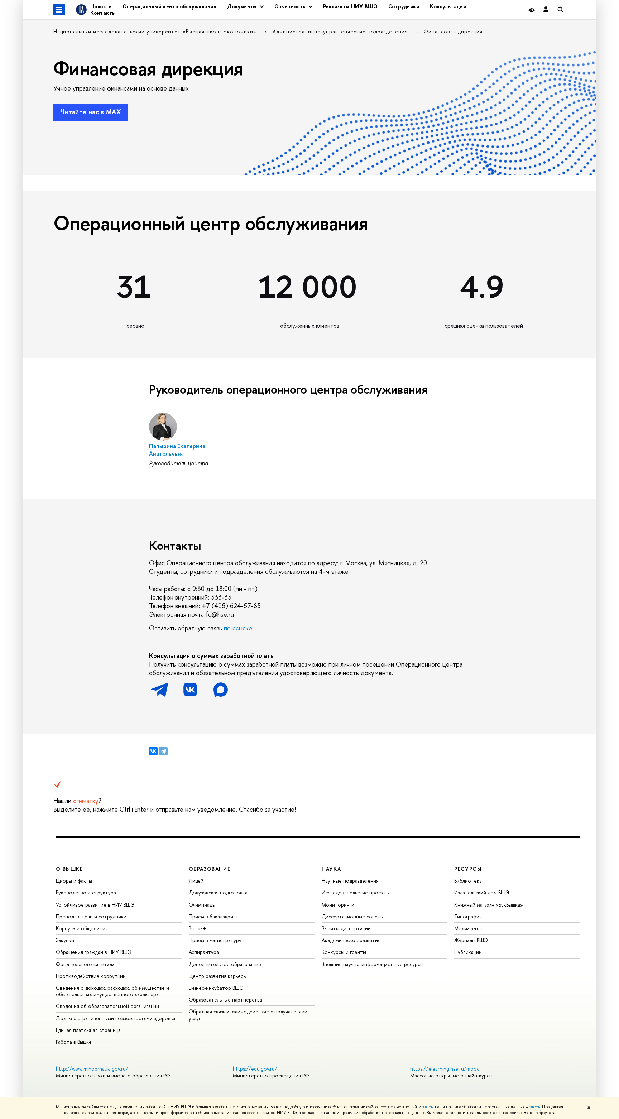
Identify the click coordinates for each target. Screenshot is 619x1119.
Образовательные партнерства (225, 999)
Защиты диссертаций (346, 928)
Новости (101, 6)
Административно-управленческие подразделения (341, 31)
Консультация (448, 6)
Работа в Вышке (74, 1041)
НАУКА (331, 868)
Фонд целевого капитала (85, 964)
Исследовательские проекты (356, 892)
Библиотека (468, 880)
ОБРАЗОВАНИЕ (209, 868)
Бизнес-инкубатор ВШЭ (216, 987)
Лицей (196, 880)
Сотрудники (403, 6)
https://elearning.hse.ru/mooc (444, 1068)
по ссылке (238, 628)
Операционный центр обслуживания (169, 6)
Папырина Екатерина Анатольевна (177, 449)
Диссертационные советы (353, 916)
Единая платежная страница (88, 1030)
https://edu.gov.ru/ (255, 1068)
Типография (468, 916)
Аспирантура (204, 951)
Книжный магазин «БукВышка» (488, 904)
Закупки (65, 940)
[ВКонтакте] (153, 751)
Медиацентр (469, 928)
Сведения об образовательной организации (107, 1006)
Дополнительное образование (225, 964)
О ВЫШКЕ (69, 868)
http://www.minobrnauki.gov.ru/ (92, 1068)
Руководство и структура (86, 892)
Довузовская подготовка (218, 892)
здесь (427, 1107)
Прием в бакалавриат (214, 916)
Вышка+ (197, 928)
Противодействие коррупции (91, 975)
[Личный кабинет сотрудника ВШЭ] (546, 10)
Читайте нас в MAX (91, 111)
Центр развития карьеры (218, 975)
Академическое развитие (351, 940)
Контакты (103, 12)
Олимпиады (202, 904)
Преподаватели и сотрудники (91, 916)
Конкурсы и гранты (344, 951)
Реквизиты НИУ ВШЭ (350, 6)
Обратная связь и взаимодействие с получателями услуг (248, 1014)
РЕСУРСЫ (467, 868)
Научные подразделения (350, 880)
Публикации (468, 951)
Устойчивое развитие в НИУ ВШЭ (95, 904)
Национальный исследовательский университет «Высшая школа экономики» (155, 31)
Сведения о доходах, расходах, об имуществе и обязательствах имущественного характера (112, 991)
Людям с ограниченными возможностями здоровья (115, 1018)
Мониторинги (338, 904)
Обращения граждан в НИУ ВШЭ (93, 951)
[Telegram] (163, 751)
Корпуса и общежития (82, 928)
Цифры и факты (74, 880)
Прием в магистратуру (215, 940)
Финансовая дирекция (453, 31)
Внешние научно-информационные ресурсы (372, 964)
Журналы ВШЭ (471, 940)
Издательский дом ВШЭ (481, 892)
